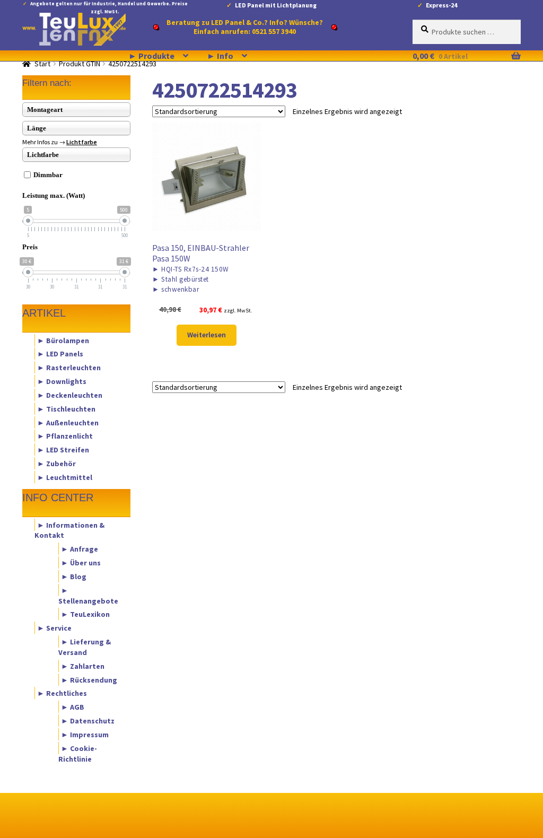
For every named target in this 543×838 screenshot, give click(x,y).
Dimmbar (48, 175)
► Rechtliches (62, 693)
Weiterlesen (206, 334)
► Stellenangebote (88, 595)
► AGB (72, 707)
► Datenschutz (88, 721)
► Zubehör (56, 463)
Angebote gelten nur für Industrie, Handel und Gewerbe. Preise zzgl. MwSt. (109, 6)
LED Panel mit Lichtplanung (276, 5)
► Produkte (151, 55)
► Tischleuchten (66, 408)
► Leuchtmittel (64, 477)
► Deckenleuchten (69, 394)
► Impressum (85, 734)
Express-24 (441, 5)
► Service (54, 628)
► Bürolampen (63, 340)
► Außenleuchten (68, 422)
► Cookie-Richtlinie (77, 753)
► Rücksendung (89, 679)
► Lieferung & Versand (84, 647)
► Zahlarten (82, 665)
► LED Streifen (63, 450)
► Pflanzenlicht (65, 436)
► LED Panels (60, 354)
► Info (220, 55)
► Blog (73, 576)
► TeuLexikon (85, 614)
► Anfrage (79, 549)
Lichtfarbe (81, 142)
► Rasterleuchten (69, 367)
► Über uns (81, 563)
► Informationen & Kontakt (69, 530)
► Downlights (61, 381)
